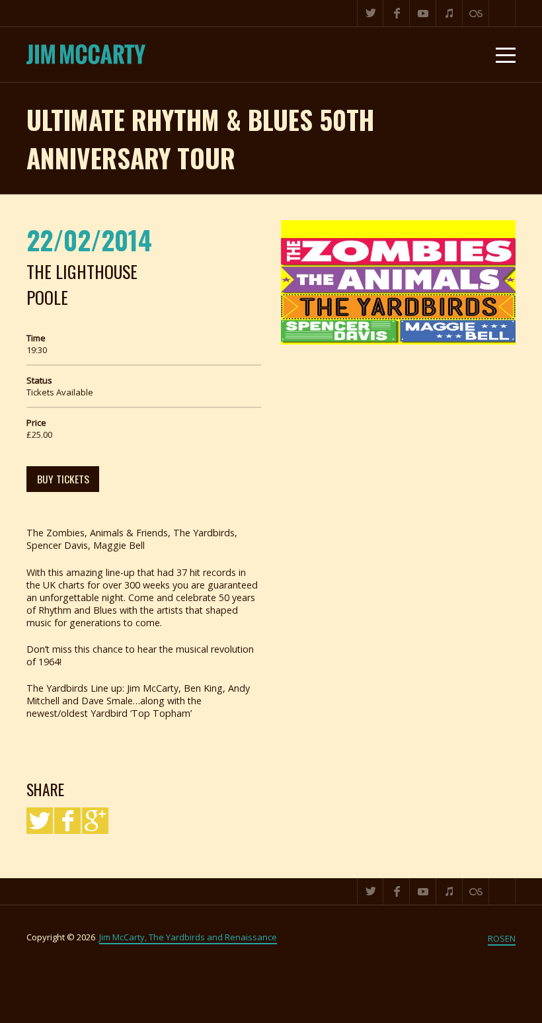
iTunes (449, 13)
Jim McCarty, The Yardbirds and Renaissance (188, 937)
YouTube (423, 13)
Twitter (370, 13)
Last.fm (476, 13)
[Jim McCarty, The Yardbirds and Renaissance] (85, 54)
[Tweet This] (39, 820)
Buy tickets (63, 479)
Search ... (502, 13)
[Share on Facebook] (67, 820)
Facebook (396, 13)
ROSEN (502, 938)
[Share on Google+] (95, 820)
